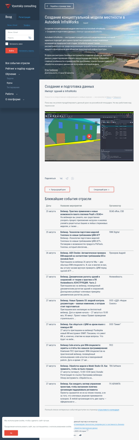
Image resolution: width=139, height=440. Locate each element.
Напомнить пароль (26, 51)
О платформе (12, 99)
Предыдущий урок (58, 190)
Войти (11, 51)
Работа (9, 93)
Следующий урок (100, 190)
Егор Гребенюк (51, 70)
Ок (11, 433)
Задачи (10, 78)
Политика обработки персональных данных (82, 428)
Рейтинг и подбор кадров (19, 68)
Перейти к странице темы (60, 6)
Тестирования (13, 87)
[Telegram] (67, 178)
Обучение (10, 74)
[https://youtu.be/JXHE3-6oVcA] (89, 136)
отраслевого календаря (108, 410)
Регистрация (24, 17)
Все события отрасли (17, 63)
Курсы (9, 83)
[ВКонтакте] (61, 178)
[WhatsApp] (72, 178)
